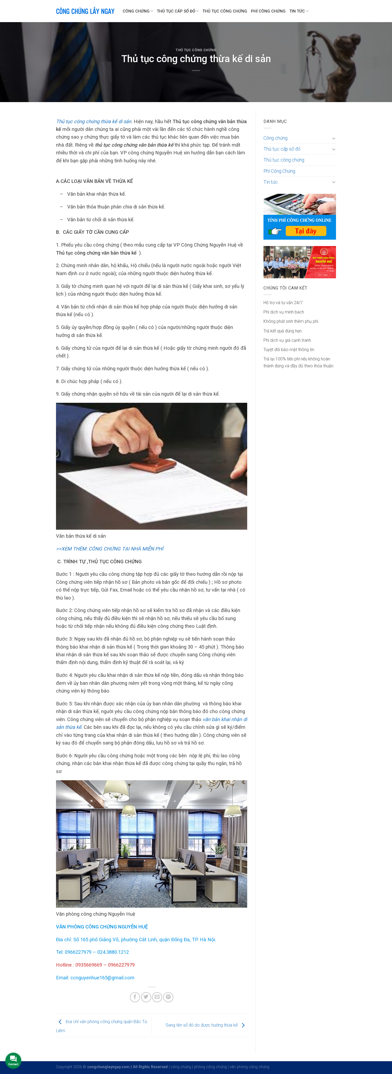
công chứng (181, 1067)
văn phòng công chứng (249, 1067)
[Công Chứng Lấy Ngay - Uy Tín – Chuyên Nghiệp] (85, 11)
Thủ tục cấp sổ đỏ (176, 11)
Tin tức (297, 11)
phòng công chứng (210, 1067)
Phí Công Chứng (268, 11)
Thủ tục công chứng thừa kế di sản (93, 121)
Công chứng (136, 11)
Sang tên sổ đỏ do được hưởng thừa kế (202, 1025)
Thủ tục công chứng (224, 11)
